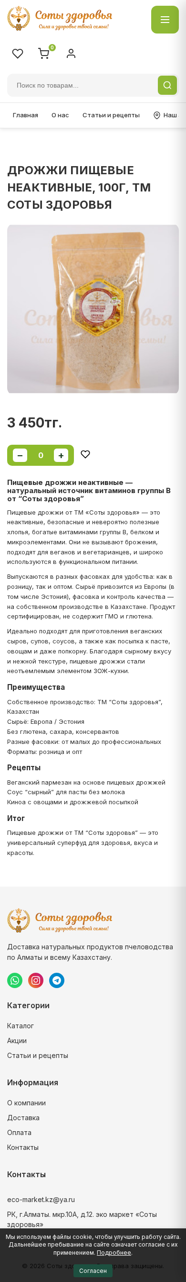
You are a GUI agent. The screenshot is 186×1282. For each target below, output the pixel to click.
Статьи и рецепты (111, 115)
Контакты (23, 1147)
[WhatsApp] (14, 980)
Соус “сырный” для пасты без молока (66, 792)
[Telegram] (56, 980)
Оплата (19, 1132)
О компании (26, 1103)
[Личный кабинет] (71, 53)
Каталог (20, 1026)
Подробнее (114, 1252)
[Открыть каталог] (165, 20)
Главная (25, 115)
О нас (60, 115)
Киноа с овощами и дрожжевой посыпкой (72, 802)
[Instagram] (35, 980)
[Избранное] (17, 53)
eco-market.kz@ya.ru (41, 1199)
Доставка (23, 1117)
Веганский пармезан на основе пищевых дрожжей (86, 782)
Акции (17, 1040)
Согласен (93, 1270)
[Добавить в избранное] (85, 455)
